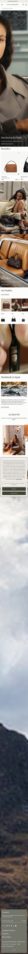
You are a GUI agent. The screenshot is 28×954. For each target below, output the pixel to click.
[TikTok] (13, 925)
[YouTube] (7, 925)
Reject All (14, 489)
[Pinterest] (9, 925)
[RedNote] (15, 925)
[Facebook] (2, 925)
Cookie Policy (19, 479)
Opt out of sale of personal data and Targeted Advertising (14, 484)
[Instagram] (4, 925)
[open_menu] (2, 4)
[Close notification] (26, 1)
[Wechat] (11, 925)
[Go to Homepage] (12, 4)
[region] (14, 477)
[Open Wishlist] (23, 4)
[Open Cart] (26, 4)
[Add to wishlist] (19, 153)
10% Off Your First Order (13, 1)
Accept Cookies (14, 493)
